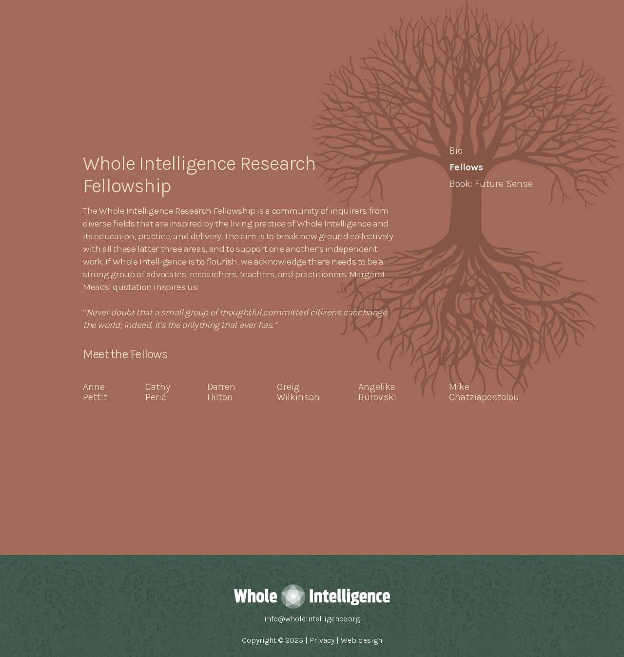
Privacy (323, 640)
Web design (361, 640)
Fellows (466, 167)
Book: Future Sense (491, 183)
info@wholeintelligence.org (312, 618)
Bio (456, 150)
